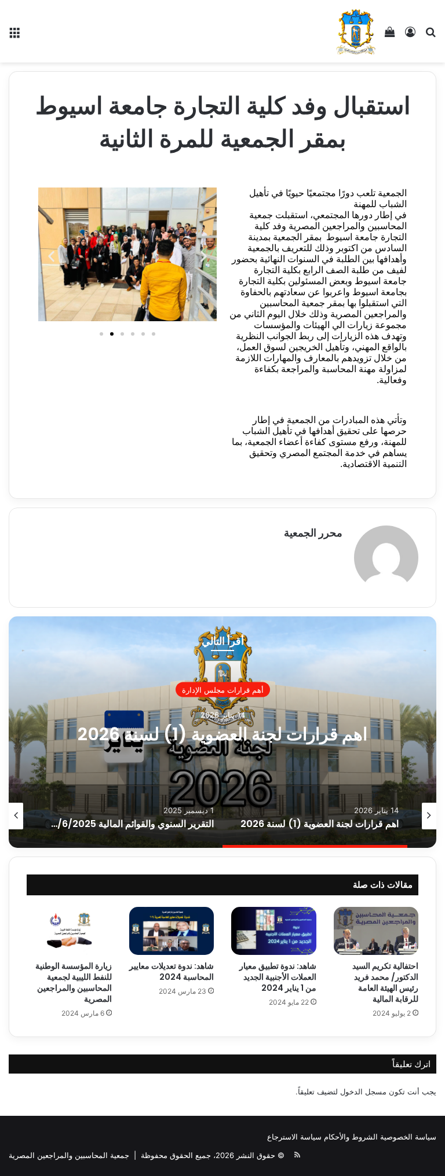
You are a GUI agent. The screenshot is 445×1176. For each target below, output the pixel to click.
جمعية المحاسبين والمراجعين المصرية (69, 1155)
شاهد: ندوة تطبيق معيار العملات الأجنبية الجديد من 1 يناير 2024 (277, 977)
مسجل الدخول (363, 1091)
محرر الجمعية (313, 532)
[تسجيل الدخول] (410, 36)
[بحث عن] (430, 36)
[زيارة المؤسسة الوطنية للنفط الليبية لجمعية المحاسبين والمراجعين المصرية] (69, 931)
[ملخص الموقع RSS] (297, 1155)
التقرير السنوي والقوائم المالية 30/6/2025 (223, 733)
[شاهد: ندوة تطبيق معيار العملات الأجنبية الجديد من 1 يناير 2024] (273, 930)
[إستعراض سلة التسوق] (390, 36)
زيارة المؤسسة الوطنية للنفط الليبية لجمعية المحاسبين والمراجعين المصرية (73, 982)
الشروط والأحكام (351, 1136)
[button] (51, 256)
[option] (222, 732)
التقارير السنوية (222, 689)
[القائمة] (14, 36)
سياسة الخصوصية (408, 1136)
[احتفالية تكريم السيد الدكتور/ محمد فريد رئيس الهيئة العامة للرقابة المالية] (376, 930)
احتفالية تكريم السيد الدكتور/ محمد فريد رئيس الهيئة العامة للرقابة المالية (385, 982)
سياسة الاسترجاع (294, 1136)
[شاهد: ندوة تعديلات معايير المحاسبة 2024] (171, 931)
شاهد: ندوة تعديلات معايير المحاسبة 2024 (171, 971)
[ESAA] (355, 31)
